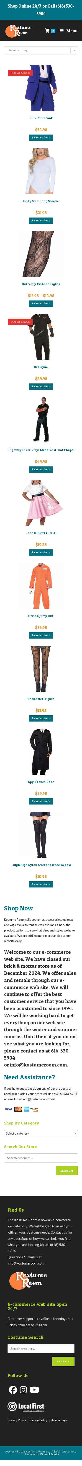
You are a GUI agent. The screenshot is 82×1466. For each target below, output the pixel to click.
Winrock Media (49, 1454)
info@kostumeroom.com (26, 1263)
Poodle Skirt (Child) (41, 533)
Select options (41, 137)
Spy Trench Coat (41, 782)
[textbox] (41, 1133)
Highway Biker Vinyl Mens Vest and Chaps (41, 450)
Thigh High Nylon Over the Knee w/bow (41, 865)
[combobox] (41, 1133)
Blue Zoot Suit (40, 118)
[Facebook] (13, 1389)
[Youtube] (34, 1389)
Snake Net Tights (41, 699)
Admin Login (59, 1420)
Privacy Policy (17, 1420)
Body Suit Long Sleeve (41, 201)
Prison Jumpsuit (41, 616)
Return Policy (38, 1420)
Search (66, 1170)
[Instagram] (23, 1389)
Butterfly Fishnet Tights (41, 284)
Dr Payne (41, 367)
